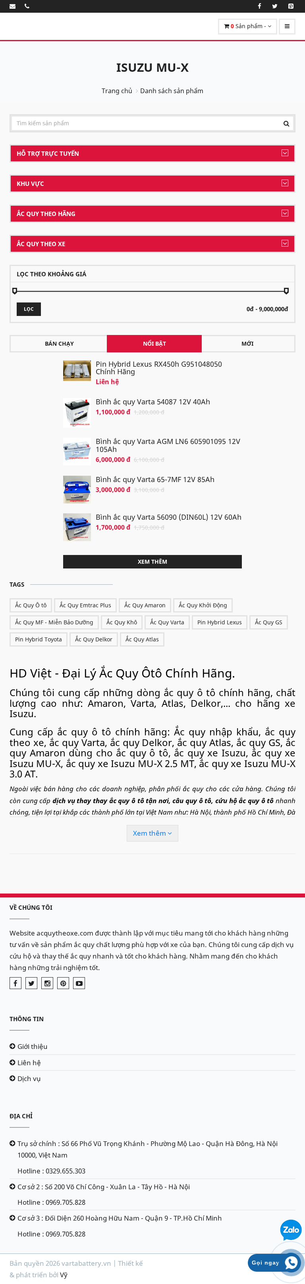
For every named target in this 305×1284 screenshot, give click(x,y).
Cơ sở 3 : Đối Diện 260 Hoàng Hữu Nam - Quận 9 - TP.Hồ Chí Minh (119, 1218)
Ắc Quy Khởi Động (203, 605)
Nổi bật (154, 343)
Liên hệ (29, 1062)
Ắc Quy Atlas (142, 639)
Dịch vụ (29, 1078)
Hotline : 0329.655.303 (51, 1170)
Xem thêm (152, 561)
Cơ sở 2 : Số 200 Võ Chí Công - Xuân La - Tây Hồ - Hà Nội (103, 1186)
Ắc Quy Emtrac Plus (85, 605)
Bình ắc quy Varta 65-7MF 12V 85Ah (155, 479)
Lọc (29, 309)
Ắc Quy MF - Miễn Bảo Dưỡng (54, 622)
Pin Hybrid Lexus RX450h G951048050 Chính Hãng (159, 368)
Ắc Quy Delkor (93, 639)
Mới (247, 343)
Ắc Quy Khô (121, 622)
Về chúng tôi (31, 907)
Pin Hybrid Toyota (38, 639)
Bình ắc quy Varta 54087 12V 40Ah (153, 401)
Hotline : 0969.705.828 (51, 1202)
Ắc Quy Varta (167, 622)
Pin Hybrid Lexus (219, 622)
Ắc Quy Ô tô (30, 605)
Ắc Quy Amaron (145, 605)
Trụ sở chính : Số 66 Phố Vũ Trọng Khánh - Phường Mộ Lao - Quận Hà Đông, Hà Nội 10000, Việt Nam (147, 1149)
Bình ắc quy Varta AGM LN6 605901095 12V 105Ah (168, 445)
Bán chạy (59, 343)
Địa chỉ (21, 1116)
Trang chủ (117, 90)
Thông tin (27, 1019)
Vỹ (64, 1274)
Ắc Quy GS (268, 622)
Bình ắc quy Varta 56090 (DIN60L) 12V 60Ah (168, 517)
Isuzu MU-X (152, 67)
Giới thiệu (32, 1046)
